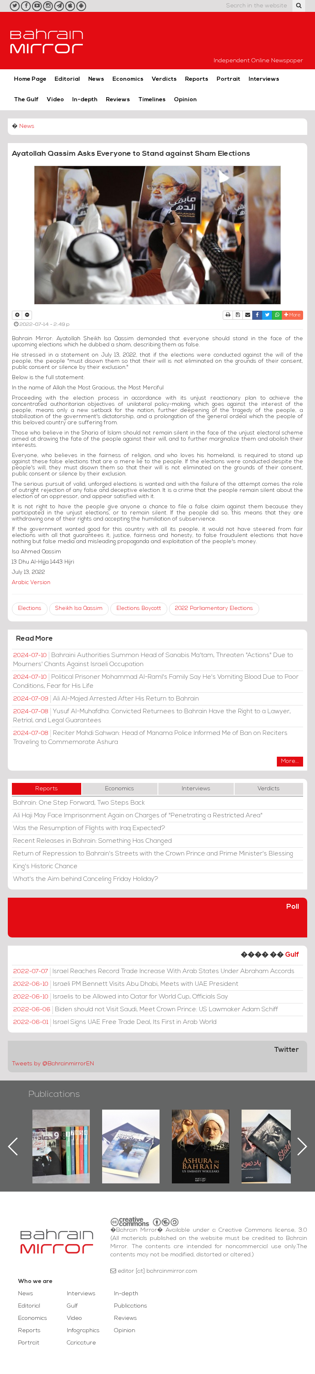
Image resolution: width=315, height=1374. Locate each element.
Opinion (185, 100)
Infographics (83, 1331)
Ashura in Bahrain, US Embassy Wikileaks (131, 1133)
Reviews (118, 100)
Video (55, 100)
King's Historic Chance (45, 866)
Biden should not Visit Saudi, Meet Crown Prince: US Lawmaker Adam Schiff (145, 1009)
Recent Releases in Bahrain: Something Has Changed (92, 841)
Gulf (292, 954)
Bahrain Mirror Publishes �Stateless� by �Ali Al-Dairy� (200, 1133)
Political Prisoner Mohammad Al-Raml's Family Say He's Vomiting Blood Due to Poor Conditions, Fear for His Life (156, 681)
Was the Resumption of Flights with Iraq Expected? (89, 828)
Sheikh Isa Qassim (79, 608)
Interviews (264, 79)
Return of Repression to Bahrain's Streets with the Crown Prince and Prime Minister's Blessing (153, 854)
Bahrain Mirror (47, 40)
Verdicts (164, 79)
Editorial (67, 79)
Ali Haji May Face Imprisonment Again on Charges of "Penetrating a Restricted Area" (137, 815)
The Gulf (26, 100)
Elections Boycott (138, 608)
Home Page (30, 79)
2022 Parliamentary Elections (214, 608)
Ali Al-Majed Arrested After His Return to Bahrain (106, 699)
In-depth (85, 100)
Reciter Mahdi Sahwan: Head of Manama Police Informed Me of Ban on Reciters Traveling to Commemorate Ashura (150, 738)
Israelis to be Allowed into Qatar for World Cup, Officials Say (120, 997)
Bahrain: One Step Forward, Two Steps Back (79, 803)
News (96, 79)
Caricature (81, 1343)
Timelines (152, 100)
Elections (29, 608)
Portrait (228, 79)
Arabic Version (31, 582)
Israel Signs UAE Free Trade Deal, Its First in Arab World (115, 1022)
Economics (128, 79)
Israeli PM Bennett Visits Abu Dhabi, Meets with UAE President (125, 984)
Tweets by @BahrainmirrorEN (53, 1064)
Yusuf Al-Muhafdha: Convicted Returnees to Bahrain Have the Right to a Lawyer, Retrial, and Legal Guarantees (152, 716)
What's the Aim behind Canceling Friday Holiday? (85, 879)
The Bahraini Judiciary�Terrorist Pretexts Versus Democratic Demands (271, 1138)
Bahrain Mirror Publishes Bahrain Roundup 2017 (61, 1133)
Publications (54, 1094)
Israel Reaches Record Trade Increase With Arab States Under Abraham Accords (153, 971)
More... (290, 761)
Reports (196, 79)
